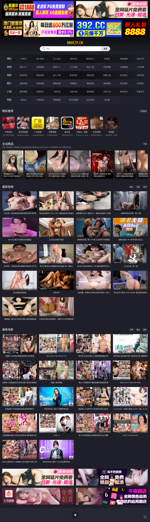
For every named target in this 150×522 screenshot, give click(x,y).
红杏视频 (90, 100)
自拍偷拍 (40, 67)
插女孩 (23, 100)
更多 (145, 187)
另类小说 (107, 91)
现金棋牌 (124, 58)
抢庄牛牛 (140, 58)
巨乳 (138, 187)
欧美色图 (57, 83)
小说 (9, 91)
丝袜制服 (107, 67)
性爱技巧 (140, 91)
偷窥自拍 (23, 83)
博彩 (9, 58)
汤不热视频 (73, 100)
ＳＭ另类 (140, 67)
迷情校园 (90, 91)
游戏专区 (73, 58)
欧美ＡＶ (57, 67)
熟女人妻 (90, 67)
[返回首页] (145, 517)
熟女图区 (124, 83)
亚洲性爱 (23, 75)
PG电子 (23, 58)
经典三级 (107, 75)
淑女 (138, 329)
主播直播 (124, 67)
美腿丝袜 (90, 83)
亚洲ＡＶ (23, 67)
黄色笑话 (124, 91)
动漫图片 (73, 83)
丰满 (131, 329)
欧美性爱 (73, 75)
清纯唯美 (107, 83)
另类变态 (140, 75)
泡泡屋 (107, 100)
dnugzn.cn (75, 42)
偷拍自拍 (40, 75)
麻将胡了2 (90, 58)
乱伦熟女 (124, 75)
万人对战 (57, 58)
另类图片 (140, 83)
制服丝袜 (90, 75)
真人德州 (40, 58)
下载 (145, 144)
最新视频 (7, 187)
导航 (9, 99)
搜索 (105, 48)
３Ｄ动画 (73, 67)
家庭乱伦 (40, 91)
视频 (9, 67)
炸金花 (107, 58)
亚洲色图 (40, 83)
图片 (9, 83)
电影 (9, 75)
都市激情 (23, 91)
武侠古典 (73, 91)
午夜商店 (40, 100)
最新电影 (7, 329)
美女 (131, 187)
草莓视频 (57, 100)
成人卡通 (57, 75)
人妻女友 (57, 91)
